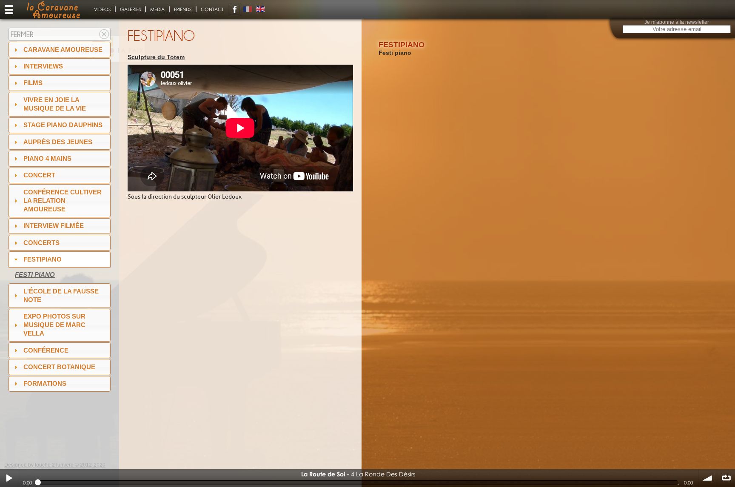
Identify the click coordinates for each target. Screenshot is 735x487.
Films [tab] (33, 82)
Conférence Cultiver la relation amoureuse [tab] (62, 200)
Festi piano (35, 274)
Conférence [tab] (45, 350)
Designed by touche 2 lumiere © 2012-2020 (54, 465)
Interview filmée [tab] (53, 225)
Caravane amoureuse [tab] (63, 49)
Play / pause (9, 478)
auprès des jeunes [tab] (57, 141)
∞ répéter (726, 478)
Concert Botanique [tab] (59, 366)
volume (708, 478)
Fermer (22, 34)
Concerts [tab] (41, 242)
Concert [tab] (39, 175)
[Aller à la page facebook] (234, 9)
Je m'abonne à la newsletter (676, 22)
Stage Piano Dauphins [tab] (63, 124)
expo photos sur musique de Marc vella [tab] (54, 325)
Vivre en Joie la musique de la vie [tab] (54, 104)
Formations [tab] (44, 383)
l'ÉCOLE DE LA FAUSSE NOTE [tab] (61, 295)
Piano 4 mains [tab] (47, 158)
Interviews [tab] (43, 66)
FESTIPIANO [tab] (42, 259)
